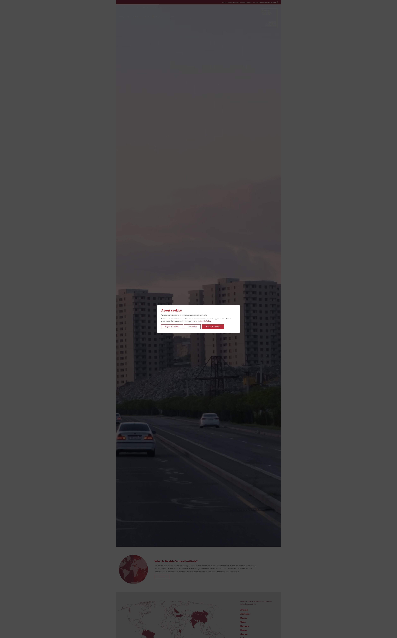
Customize (192, 327)
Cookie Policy (205, 321)
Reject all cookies (172, 327)
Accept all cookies (213, 327)
